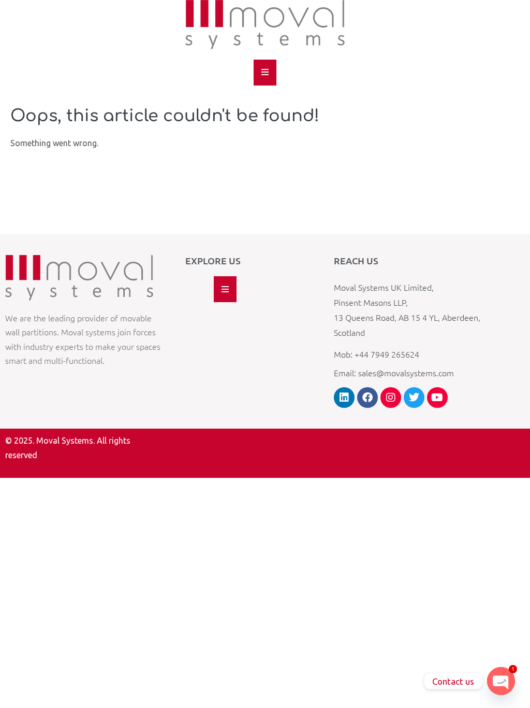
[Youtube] (437, 397)
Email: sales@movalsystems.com (394, 372)
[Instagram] (390, 397)
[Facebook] (367, 397)
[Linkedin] (344, 397)
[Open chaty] (501, 681)
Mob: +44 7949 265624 (376, 354)
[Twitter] (414, 397)
